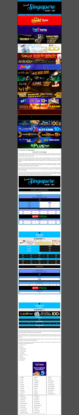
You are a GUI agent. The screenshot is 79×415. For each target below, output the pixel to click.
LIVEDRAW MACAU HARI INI (47, 14)
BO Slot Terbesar (36, 412)
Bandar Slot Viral (22, 399)
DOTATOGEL (22, 377)
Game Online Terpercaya (37, 405)
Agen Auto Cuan (22, 401)
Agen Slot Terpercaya (51, 388)
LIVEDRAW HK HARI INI (22, 14)
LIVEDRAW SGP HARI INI (30, 14)
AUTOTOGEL (22, 384)
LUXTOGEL (35, 388)
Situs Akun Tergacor (51, 390)
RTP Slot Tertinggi (37, 403)
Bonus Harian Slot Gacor (51, 393)
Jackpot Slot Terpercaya (24, 412)
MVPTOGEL (22, 386)
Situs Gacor (49, 379)
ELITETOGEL (22, 388)
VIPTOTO (21, 393)
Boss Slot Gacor (22, 396)
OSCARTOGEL (36, 384)
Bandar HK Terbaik (37, 407)
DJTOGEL (21, 379)
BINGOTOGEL (36, 386)
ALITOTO (35, 390)
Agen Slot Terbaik (23, 405)
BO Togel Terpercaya (51, 384)
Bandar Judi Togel (23, 407)
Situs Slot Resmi (36, 396)
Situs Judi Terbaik (50, 382)
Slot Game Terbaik (37, 401)
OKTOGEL (21, 382)
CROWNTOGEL (36, 382)
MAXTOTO (35, 379)
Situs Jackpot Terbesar (23, 403)
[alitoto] (39, 369)
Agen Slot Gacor (36, 399)
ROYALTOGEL (22, 390)
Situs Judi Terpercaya (51, 386)
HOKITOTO (49, 377)
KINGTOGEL (36, 393)
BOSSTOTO (36, 377)
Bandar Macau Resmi (23, 410)
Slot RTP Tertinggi (37, 410)
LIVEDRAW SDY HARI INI (38, 14)
